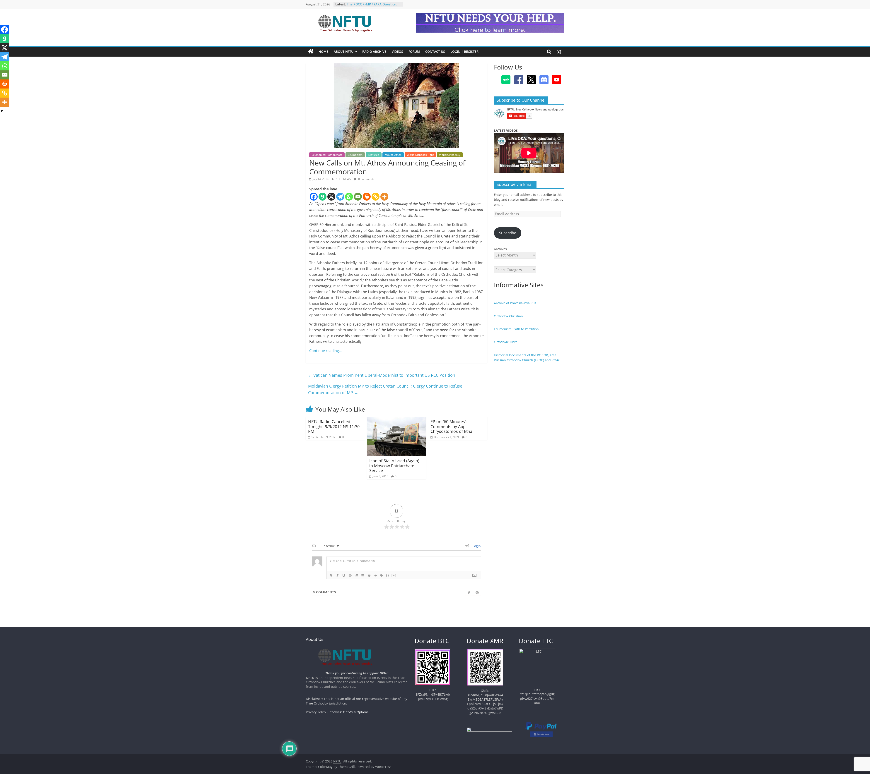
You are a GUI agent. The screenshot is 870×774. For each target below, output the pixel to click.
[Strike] (350, 575)
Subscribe (507, 232)
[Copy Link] (375, 197)
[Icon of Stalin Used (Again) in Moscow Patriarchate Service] (396, 419)
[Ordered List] (356, 575)
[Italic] (337, 575)
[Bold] (331, 575)
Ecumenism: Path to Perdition (516, 329)
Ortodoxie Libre (505, 342)
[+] (394, 575)
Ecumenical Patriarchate (327, 155)
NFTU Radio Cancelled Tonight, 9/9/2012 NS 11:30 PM (334, 426)
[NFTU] (311, 51)
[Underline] (344, 575)
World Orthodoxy (449, 155)
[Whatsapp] (349, 197)
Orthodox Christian (508, 316)
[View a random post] (559, 51)
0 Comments (366, 179)
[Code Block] (375, 575)
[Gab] (322, 197)
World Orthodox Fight (420, 155)
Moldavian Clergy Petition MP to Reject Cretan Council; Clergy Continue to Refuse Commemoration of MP (385, 389)
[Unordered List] (363, 575)
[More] (384, 197)
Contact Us (435, 51)
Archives (500, 249)
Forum (414, 51)
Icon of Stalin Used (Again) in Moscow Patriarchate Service (394, 465)
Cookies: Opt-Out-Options (349, 712)
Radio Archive (374, 51)
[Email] (358, 197)
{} (387, 575)
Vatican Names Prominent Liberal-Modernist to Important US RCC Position (381, 375)
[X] (331, 197)
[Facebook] (314, 197)
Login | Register (464, 51)
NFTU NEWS (344, 179)
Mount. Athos (393, 155)
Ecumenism (355, 155)
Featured (373, 155)
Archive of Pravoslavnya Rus (515, 303)
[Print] (367, 197)
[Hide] (2, 111)
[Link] (382, 575)
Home (323, 51)
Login (476, 546)
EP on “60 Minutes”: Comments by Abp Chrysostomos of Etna (451, 426)
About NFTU (343, 51)
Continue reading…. (326, 350)
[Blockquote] (369, 575)
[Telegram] (340, 197)
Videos (397, 51)
